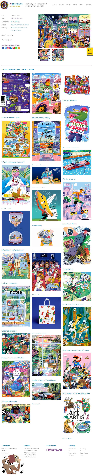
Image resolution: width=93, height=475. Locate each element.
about (81, 4)
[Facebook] (3, 48)
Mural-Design (84, 453)
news (75, 4)
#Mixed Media (24, 24)
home (54, 4)
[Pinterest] (14, 48)
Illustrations (72, 451)
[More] (19, 48)
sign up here (5, 452)
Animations (72, 448)
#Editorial (14, 28)
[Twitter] (6, 48)
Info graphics (73, 453)
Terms (81, 455)
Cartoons (71, 455)
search (61, 4)
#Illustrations (15, 21)
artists (68, 4)
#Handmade (15, 24)
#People (13, 30)
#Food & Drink (22, 28)
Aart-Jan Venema (16, 18)
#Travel (19, 30)
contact (88, 4)
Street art (82, 451)
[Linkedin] (11, 48)
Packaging (83, 448)
